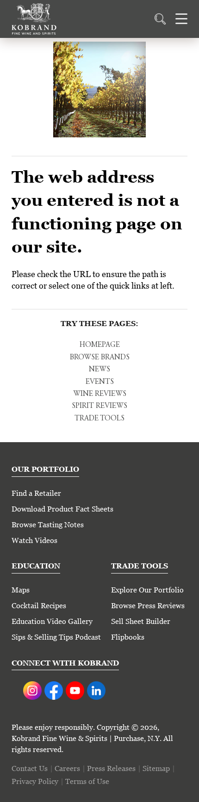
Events (100, 382)
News (99, 369)
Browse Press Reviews (148, 605)
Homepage (100, 345)
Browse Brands (100, 357)
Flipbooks (127, 637)
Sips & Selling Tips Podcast (56, 637)
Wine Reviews (99, 394)
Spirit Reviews (99, 406)
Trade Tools (99, 418)
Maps (21, 590)
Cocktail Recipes (39, 605)
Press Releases (111, 768)
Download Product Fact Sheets (62, 509)
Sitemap (156, 768)
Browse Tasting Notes (48, 524)
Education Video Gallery (52, 621)
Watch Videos (34, 540)
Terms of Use (87, 781)
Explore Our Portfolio (147, 590)
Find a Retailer (36, 493)
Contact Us (30, 768)
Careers (67, 768)
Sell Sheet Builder (140, 621)
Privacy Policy (35, 781)
